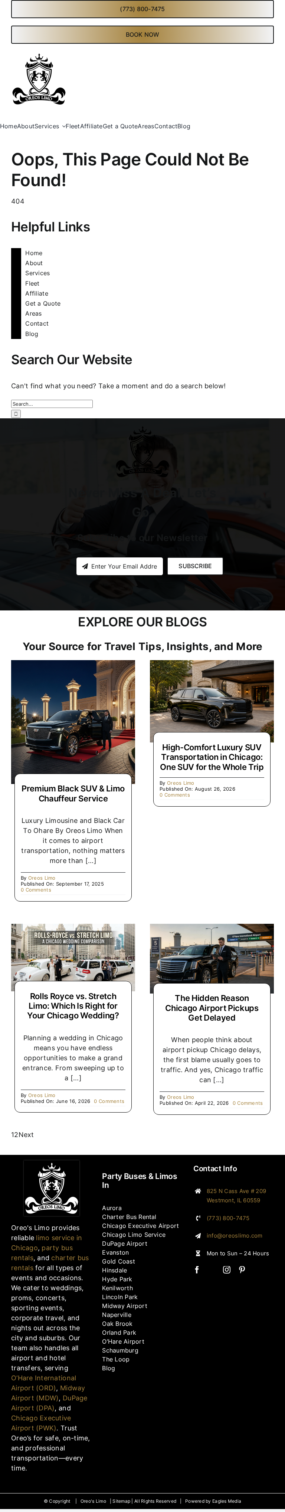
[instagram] (226, 1270)
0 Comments (36, 890)
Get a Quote (42, 303)
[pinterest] (242, 1270)
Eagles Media (226, 1501)
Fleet (32, 283)
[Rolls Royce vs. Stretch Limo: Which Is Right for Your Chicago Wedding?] (73, 929)
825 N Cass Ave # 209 (236, 1191)
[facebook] (197, 1270)
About (34, 263)
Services (37, 273)
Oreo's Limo (93, 1501)
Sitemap (121, 1501)
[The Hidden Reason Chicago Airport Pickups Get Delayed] (212, 929)
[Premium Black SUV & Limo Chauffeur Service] (73, 665)
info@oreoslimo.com (235, 1235)
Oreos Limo (42, 878)
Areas (33, 313)
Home (33, 253)
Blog (31, 333)
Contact (37, 323)
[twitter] (212, 1270)
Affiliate (36, 293)
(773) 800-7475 (228, 1218)
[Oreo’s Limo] (51, 1163)
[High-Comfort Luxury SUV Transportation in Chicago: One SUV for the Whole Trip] (212, 665)
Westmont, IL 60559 (234, 1200)
